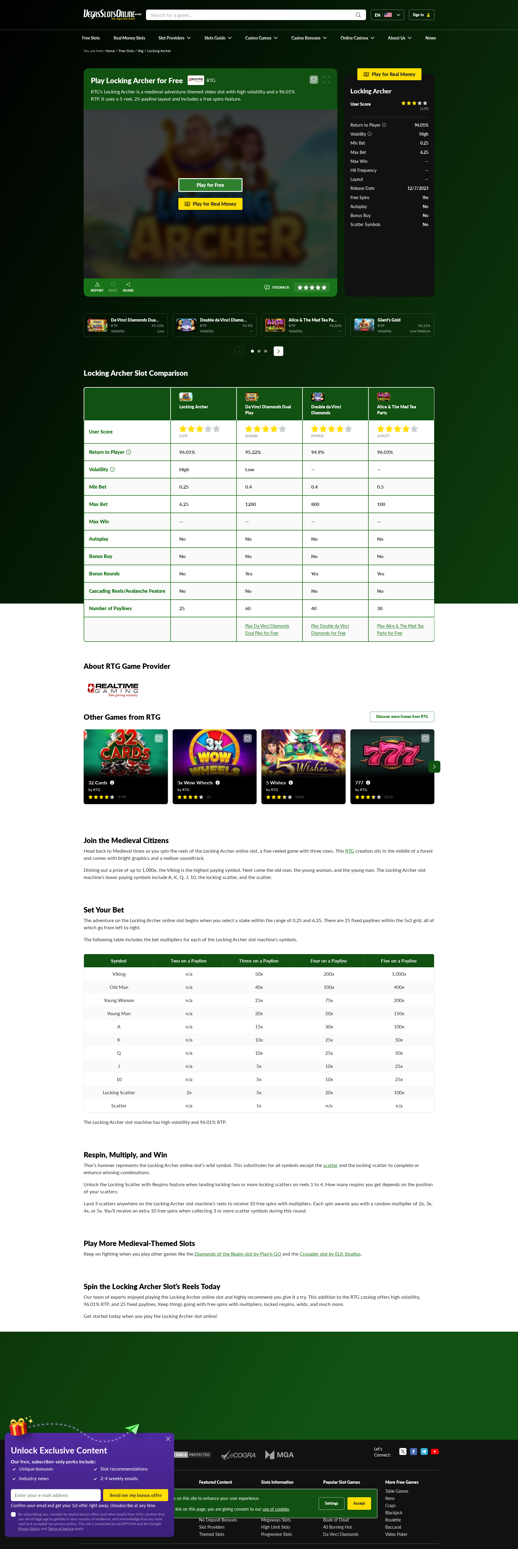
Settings (331, 1503)
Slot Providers (212, 1527)
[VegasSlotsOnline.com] (112, 15)
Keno (389, 1498)
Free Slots (126, 50)
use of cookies (276, 1509)
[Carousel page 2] (259, 351)
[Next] (278, 351)
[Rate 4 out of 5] (318, 287)
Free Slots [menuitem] (91, 38)
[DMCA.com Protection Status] (189, 1454)
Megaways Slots (276, 1520)
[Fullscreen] (326, 79)
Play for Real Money (215, 203)
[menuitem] (175, 38)
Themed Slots (211, 1534)
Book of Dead (336, 1520)
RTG (349, 850)
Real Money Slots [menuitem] (129, 38)
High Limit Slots (275, 1527)
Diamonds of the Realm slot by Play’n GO (238, 1253)
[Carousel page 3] (265, 351)
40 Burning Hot (337, 1527)
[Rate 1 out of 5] (300, 287)
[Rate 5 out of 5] (324, 287)
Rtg (140, 50)
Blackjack (393, 1512)
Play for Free (210, 184)
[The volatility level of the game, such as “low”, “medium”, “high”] (369, 133)
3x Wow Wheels (195, 782)
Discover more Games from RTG (402, 716)
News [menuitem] (430, 38)
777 (359, 782)
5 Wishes (276, 782)
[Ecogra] (238, 1455)
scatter (330, 1165)
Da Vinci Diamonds (341, 1534)
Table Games (396, 1491)
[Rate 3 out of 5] (312, 287)
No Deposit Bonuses (218, 1520)
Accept (359, 1503)
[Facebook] (413, 1451)
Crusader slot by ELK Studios (330, 1253)
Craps (390, 1505)
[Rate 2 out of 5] (306, 287)
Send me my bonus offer (136, 1495)
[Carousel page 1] (252, 351)
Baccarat (393, 1527)
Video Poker (396, 1534)
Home (110, 50)
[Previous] (239, 351)
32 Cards (97, 782)
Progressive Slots (276, 1534)
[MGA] (279, 1454)
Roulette (393, 1520)
